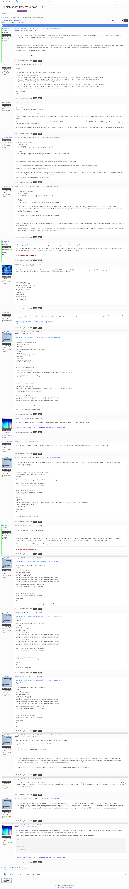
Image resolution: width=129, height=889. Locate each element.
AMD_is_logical (6, 312)
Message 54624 (55, 28)
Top (125, 874)
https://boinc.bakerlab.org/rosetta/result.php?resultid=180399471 (34, 323)
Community (42, 2)
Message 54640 (18, 28)
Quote (39, 61)
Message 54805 (18, 558)
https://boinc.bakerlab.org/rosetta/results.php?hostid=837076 (33, 744)
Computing (32, 2)
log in (19, 20)
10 (19, 22)
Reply (35, 61)
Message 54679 (18, 64)
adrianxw (6, 418)
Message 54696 (18, 186)
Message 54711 (18, 264)
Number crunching (17, 17)
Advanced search (6, 13)
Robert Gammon (8, 102)
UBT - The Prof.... (8, 441)
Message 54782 (18, 332)
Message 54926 (18, 825)
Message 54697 (18, 241)
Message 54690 (18, 102)
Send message (7, 35)
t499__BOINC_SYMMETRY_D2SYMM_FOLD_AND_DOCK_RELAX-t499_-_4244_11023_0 (39, 562)
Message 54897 (18, 779)
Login (123, 2)
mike (3, 779)
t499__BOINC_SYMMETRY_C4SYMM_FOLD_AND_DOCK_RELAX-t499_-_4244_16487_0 (39, 616)
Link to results (20, 74)
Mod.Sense (5, 28)
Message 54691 (18, 137)
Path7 (3, 65)
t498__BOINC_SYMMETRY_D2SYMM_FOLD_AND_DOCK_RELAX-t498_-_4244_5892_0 (38, 337)
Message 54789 (18, 441)
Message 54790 (18, 457)
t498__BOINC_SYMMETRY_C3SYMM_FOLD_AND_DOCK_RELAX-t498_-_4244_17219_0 (39, 680)
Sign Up (117, 2)
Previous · (4, 22)
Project (23, 2)
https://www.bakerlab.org (64, 887)
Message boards (6, 17)
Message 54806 (18, 612)
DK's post (27, 50)
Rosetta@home (8, 2)
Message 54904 (18, 798)
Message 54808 (18, 735)
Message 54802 (18, 525)
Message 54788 (18, 418)
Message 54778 (18, 312)
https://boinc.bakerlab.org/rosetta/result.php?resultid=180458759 (34, 321)
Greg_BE (6, 332)
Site (50, 2)
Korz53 (6, 264)
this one (21, 422)
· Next (22, 22)
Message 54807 (18, 676)
